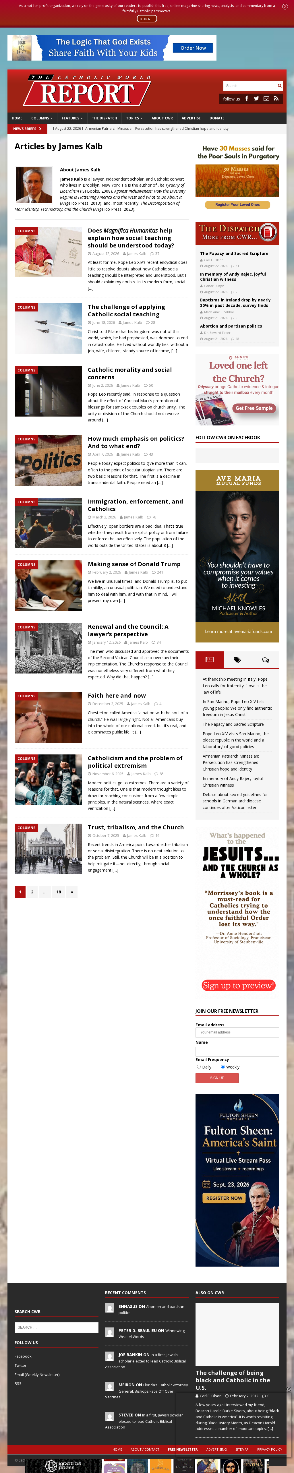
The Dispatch (104, 118)
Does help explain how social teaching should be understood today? (131, 238)
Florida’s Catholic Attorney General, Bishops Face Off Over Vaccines (146, 1391)
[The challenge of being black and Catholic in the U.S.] (237, 1334)
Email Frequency (212, 1059)
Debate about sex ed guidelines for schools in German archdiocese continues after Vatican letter (235, 801)
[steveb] (109, 1417)
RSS (18, 1383)
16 (157, 835)
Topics (132, 118)
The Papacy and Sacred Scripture (234, 253)
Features (70, 118)
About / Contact (145, 1449)
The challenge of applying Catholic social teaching (126, 310)
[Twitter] (257, 98)
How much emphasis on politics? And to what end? (136, 442)
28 (153, 322)
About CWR (162, 118)
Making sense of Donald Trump (134, 564)
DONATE (147, 18)
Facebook (23, 1356)
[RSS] (276, 98)
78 (154, 517)
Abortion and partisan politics (231, 326)
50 (151, 385)
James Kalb (136, 253)
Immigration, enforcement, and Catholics (135, 505)
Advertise (191, 118)
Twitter (20, 1365)
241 (160, 572)
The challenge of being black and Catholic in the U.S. (233, 1380)
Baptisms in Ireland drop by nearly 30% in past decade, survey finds (235, 302)
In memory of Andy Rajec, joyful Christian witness (233, 276)
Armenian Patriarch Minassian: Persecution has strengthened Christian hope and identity (231, 762)
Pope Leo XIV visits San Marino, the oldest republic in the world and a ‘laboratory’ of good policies (236, 740)
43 (151, 454)
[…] (91, 288)
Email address (210, 1024)
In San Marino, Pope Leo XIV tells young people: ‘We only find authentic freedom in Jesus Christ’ (237, 708)
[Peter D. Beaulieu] (109, 1333)
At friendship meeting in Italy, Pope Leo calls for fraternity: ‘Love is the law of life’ (235, 685)
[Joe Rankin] (109, 1357)
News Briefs (24, 128)
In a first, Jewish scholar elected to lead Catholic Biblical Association (145, 1360)
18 (58, 892)
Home (17, 118)
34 (159, 642)
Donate (217, 118)
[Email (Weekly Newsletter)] (266, 98)
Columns (40, 118)
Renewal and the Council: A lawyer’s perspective (128, 630)
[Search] (279, 85)
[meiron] (109, 1387)
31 (237, 266)
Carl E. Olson (213, 260)
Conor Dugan (214, 286)
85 (162, 773)
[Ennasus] (109, 1309)
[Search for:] (249, 85)
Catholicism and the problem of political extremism (135, 761)
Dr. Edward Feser (217, 332)
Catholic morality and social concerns (130, 373)
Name (202, 1042)
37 (157, 253)
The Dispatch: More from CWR (237, 233)
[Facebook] (247, 98)
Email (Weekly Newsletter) (37, 1374)
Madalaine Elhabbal (219, 312)
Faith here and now (117, 695)
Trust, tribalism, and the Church (136, 827)
